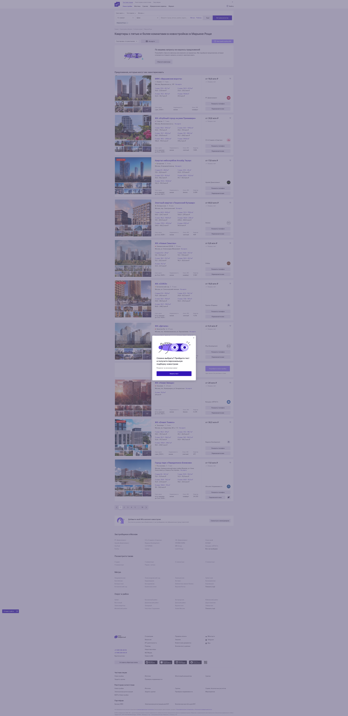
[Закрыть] (193, 337)
